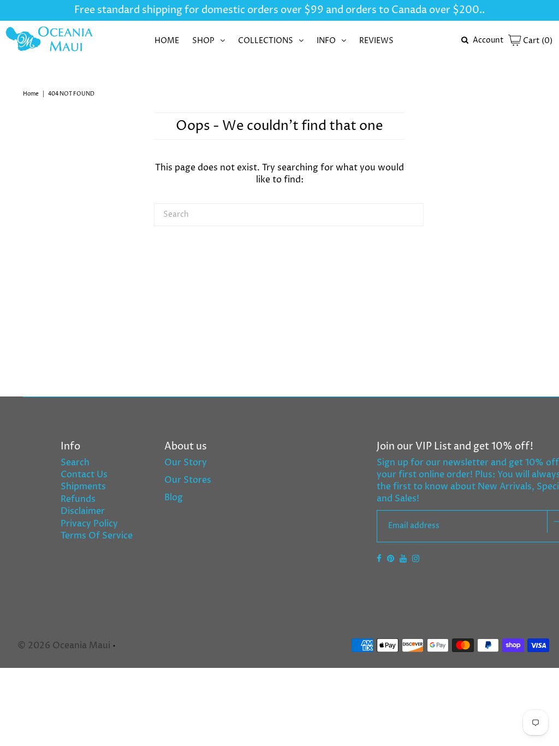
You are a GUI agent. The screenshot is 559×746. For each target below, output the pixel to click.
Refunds (78, 499)
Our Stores (187, 480)
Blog (173, 498)
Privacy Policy (89, 524)
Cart (536, 40)
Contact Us (84, 475)
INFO (326, 40)
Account (488, 40)
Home (31, 94)
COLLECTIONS (265, 40)
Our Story (185, 463)
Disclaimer (83, 511)
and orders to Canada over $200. (403, 10)
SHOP (203, 40)
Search (75, 463)
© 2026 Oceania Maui (63, 646)
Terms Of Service (97, 536)
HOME (166, 40)
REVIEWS (376, 40)
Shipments (83, 487)
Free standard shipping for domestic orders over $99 (199, 10)
